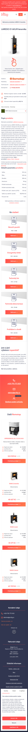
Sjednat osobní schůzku (14, 402)
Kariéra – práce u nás (14, 669)
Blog (14, 672)
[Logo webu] (4, 14)
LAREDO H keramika (18, 122)
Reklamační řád (14, 680)
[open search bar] (16, 14)
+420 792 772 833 (14, 384)
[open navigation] (25, 14)
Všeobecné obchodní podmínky (14, 683)
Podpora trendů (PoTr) (14, 676)
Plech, (12, 159)
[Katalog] (20, 14)
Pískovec (17, 159)
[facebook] (14, 632)
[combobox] (14, 111)
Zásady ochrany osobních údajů (14, 687)
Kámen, (9, 159)
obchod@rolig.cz (17, 6)
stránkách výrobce (14, 203)
